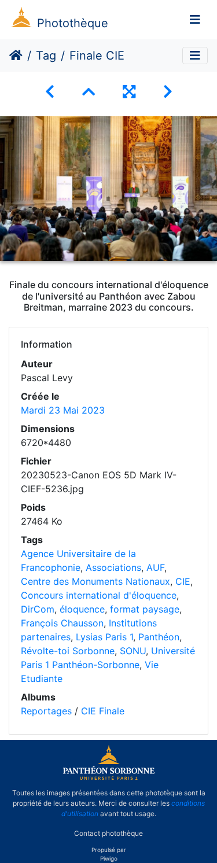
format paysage (144, 609)
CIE (182, 581)
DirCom (37, 609)
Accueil (16, 55)
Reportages (46, 711)
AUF (155, 567)
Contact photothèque (108, 833)
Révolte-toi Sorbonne (68, 651)
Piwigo (108, 858)
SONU (133, 651)
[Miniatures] (88, 92)
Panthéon (158, 637)
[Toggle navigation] (195, 19)
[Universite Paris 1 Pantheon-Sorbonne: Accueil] (109, 777)
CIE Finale (102, 711)
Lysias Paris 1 (104, 637)
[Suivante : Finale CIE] (167, 92)
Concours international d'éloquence (98, 595)
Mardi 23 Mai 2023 (63, 410)
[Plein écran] (129, 92)
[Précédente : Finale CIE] (49, 92)
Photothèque (72, 23)
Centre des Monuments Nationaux (95, 581)
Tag (46, 55)
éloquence (82, 609)
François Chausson (62, 623)
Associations (113, 567)
